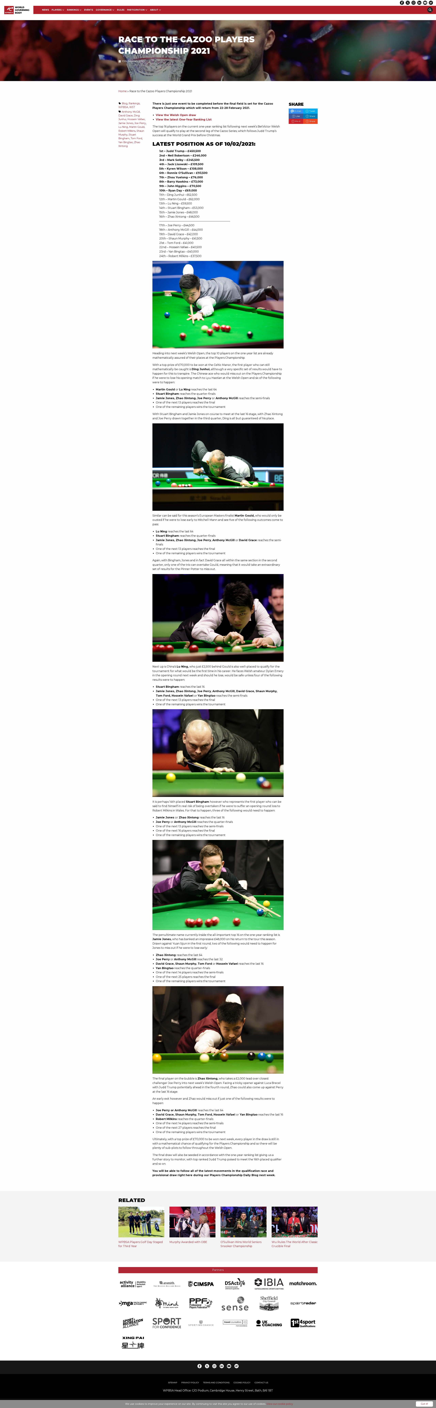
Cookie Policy (241, 1382)
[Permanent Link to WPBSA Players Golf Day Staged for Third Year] (141, 1223)
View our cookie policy (280, 1403)
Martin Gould (136, 126)
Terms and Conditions (216, 1382)
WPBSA (123, 107)
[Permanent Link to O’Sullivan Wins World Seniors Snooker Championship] (244, 1223)
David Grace (125, 115)
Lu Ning (123, 126)
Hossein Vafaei (136, 119)
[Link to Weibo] (430, 3)
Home (122, 91)
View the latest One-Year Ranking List (184, 119)
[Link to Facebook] (401, 3)
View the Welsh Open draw (176, 115)
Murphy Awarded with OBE (188, 1242)
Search (430, 9)
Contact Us (261, 1382)
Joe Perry (140, 123)
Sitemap (172, 1382)
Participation (136, 10)
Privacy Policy (190, 1382)
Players (56, 10)
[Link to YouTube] (425, 3)
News (45, 10)
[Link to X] (407, 3)
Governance (104, 10)
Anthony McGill (131, 111)
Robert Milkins (126, 130)
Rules (120, 10)
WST (132, 107)
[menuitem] (45, 10)
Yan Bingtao (125, 142)
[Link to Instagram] (413, 3)
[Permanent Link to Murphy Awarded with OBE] (192, 1223)
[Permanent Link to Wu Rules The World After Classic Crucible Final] (295, 1223)
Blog (124, 103)
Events (88, 10)
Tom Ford (136, 138)
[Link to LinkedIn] (419, 3)
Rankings (73, 10)
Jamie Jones (125, 123)
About (154, 10)
